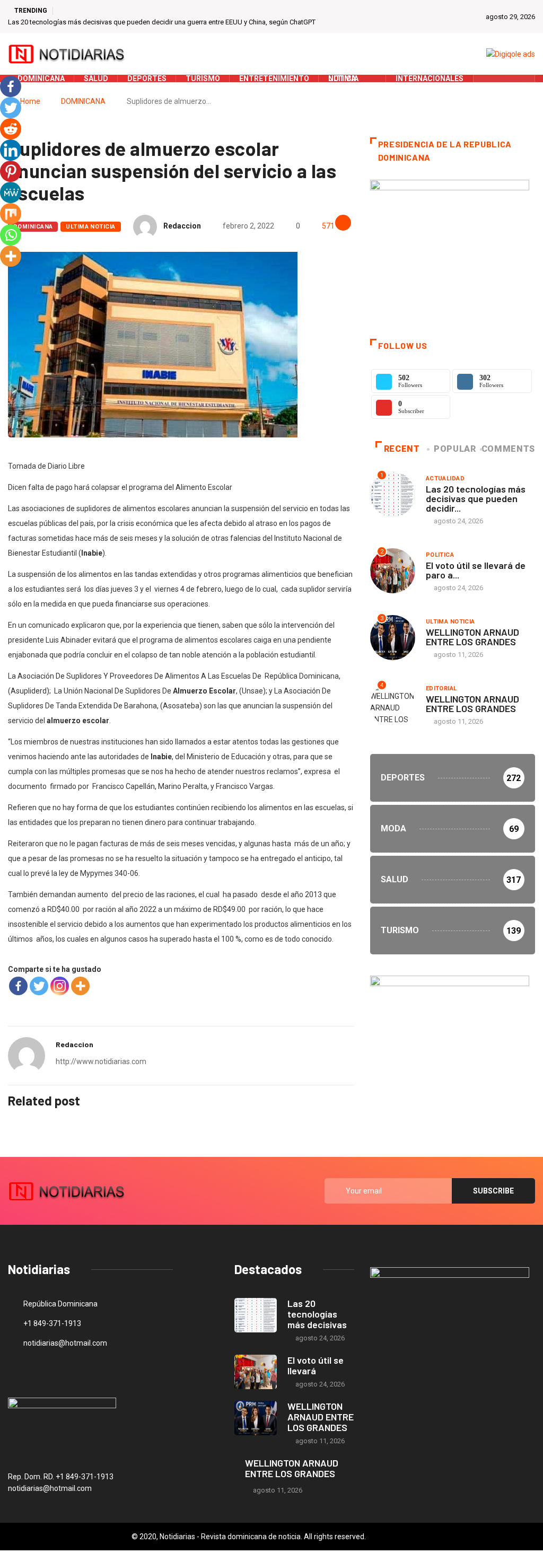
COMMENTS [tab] (508, 449)
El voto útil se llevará (315, 1365)
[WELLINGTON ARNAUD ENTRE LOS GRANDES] (255, 1418)
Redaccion (182, 226)
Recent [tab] (402, 449)
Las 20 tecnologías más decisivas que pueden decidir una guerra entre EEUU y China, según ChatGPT (162, 22)
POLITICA (440, 554)
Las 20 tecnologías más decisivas (317, 1313)
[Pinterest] (10, 171)
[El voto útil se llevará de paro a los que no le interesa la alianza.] (255, 1372)
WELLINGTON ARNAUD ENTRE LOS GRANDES (472, 636)
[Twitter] (504, 78)
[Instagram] (59, 986)
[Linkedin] (10, 150)
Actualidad (445, 478)
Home (30, 101)
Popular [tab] (455, 449)
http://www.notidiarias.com (101, 1061)
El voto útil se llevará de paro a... (476, 570)
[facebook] (488, 78)
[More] (80, 986)
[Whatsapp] (10, 234)
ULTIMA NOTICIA (90, 226)
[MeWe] (10, 192)
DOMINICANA (83, 101)
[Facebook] (18, 986)
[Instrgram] (521, 78)
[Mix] (10, 213)
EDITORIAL (441, 688)
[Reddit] (10, 128)
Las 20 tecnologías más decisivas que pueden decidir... (476, 498)
